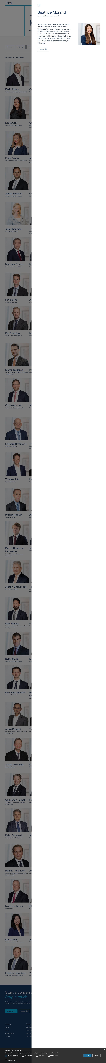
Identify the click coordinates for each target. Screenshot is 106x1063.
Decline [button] (96, 1055)
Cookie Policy (55, 1053)
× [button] (104, 1049)
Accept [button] (87, 1055)
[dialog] (53, 1055)
